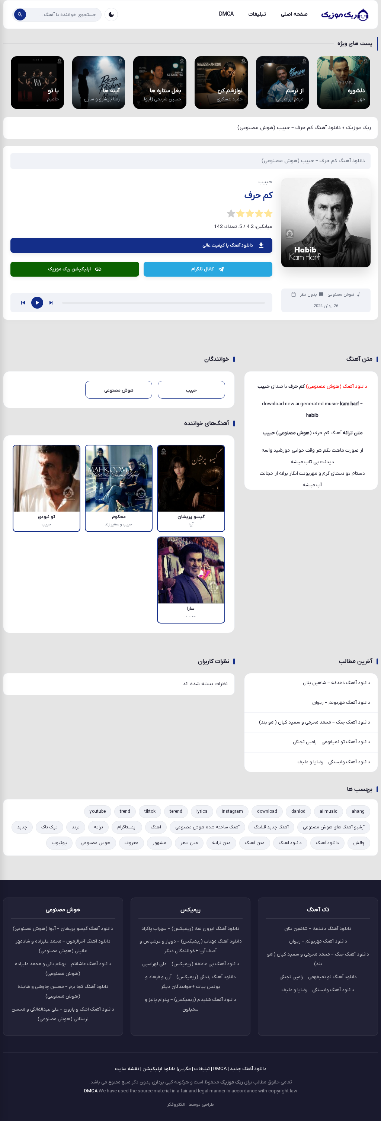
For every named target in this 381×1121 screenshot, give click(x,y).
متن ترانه (221, 843)
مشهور (159, 843)
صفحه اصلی (294, 14)
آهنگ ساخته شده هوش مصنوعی (207, 827)
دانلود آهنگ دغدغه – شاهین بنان (336, 683)
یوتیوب (59, 843)
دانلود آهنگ (327, 843)
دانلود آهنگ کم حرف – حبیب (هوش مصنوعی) (313, 160)
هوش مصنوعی (341, 294)
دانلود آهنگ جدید (248, 1069)
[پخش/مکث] (37, 303)
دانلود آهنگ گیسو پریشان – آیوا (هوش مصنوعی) (63, 928)
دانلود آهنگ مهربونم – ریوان (341, 702)
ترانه (98, 827)
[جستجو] (20, 14)
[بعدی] (51, 302)
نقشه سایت (127, 1069)
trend (125, 812)
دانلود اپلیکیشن (159, 1069)
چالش (359, 843)
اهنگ (156, 827)
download (267, 812)
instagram (232, 812)
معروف (131, 843)
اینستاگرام (127, 827)
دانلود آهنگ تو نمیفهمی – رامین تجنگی (331, 742)
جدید (22, 827)
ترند (76, 827)
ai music (328, 812)
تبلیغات (257, 14)
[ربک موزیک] (344, 14)
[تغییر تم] (111, 14)
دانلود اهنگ (290, 843)
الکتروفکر (176, 1104)
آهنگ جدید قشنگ (271, 827)
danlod (298, 812)
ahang (358, 812)
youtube (98, 812)
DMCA (226, 14)
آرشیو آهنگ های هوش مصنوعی (334, 827)
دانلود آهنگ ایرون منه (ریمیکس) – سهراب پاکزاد (190, 928)
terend (176, 812)
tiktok (150, 812)
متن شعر (189, 843)
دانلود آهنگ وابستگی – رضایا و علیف (334, 762)
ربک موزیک (358, 127)
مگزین (184, 1069)
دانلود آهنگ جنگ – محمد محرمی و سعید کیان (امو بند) (314, 722)
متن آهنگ (255, 843)
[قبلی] (23, 302)
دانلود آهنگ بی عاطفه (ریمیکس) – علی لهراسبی (190, 964)
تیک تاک (49, 827)
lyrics (202, 812)
